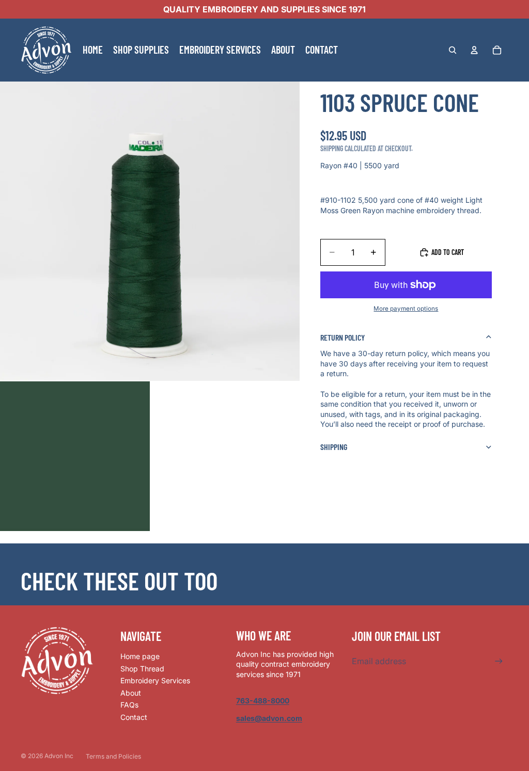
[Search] (452, 50)
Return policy (342, 337)
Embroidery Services (155, 680)
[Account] (474, 50)
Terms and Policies (113, 756)
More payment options (406, 308)
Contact (133, 717)
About (130, 692)
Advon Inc (58, 756)
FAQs (129, 704)
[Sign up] (498, 661)
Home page (140, 656)
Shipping (333, 447)
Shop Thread (142, 668)
